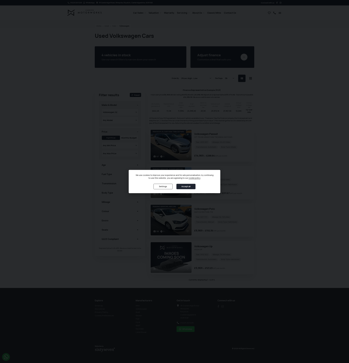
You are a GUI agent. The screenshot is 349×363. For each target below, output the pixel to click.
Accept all (186, 186)
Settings (163, 186)
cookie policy (194, 178)
